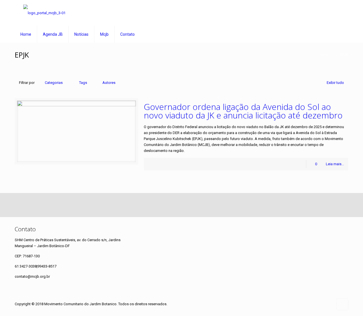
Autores (108, 82)
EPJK (344, 54)
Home (324, 54)
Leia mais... (335, 164)
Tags (83, 82)
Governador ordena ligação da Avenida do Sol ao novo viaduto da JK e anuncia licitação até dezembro (243, 111)
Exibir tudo (335, 82)
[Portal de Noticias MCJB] (44, 13)
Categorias (54, 82)
